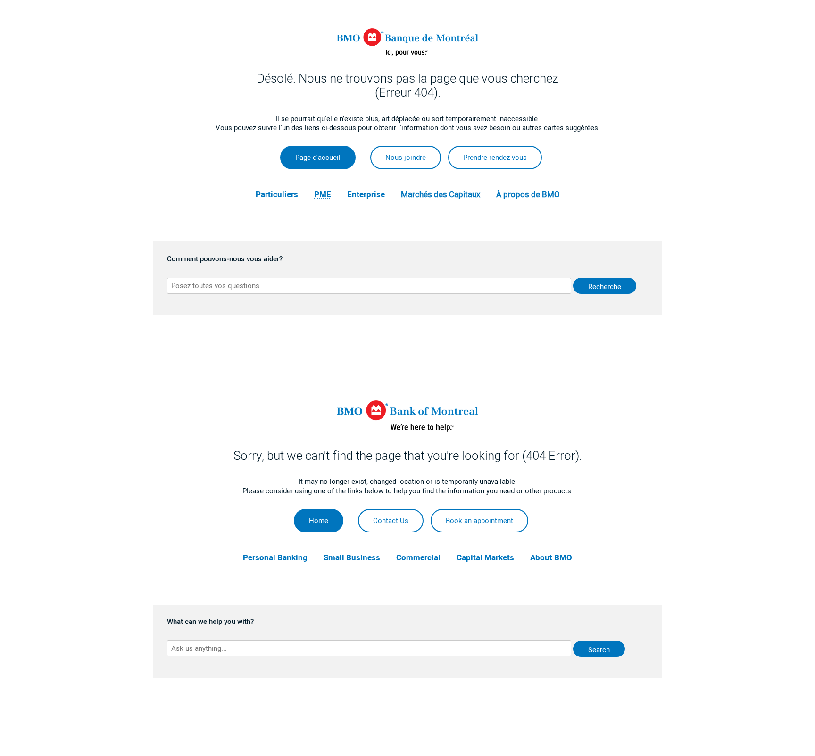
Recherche (604, 287)
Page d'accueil (318, 157)
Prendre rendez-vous (495, 157)
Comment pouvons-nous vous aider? (225, 259)
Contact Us (390, 520)
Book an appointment (479, 520)
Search (599, 650)
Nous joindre (405, 157)
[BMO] (407, 429)
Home (318, 520)
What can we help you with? (210, 622)
